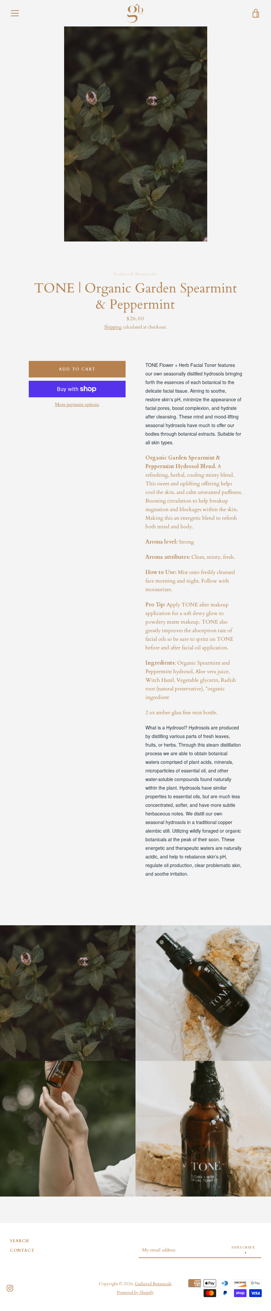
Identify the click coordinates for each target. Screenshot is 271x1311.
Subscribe (243, 1247)
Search (19, 1241)
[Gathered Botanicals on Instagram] (10, 1287)
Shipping (113, 327)
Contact (22, 1250)
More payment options (77, 404)
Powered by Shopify (135, 1292)
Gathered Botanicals (153, 1284)
